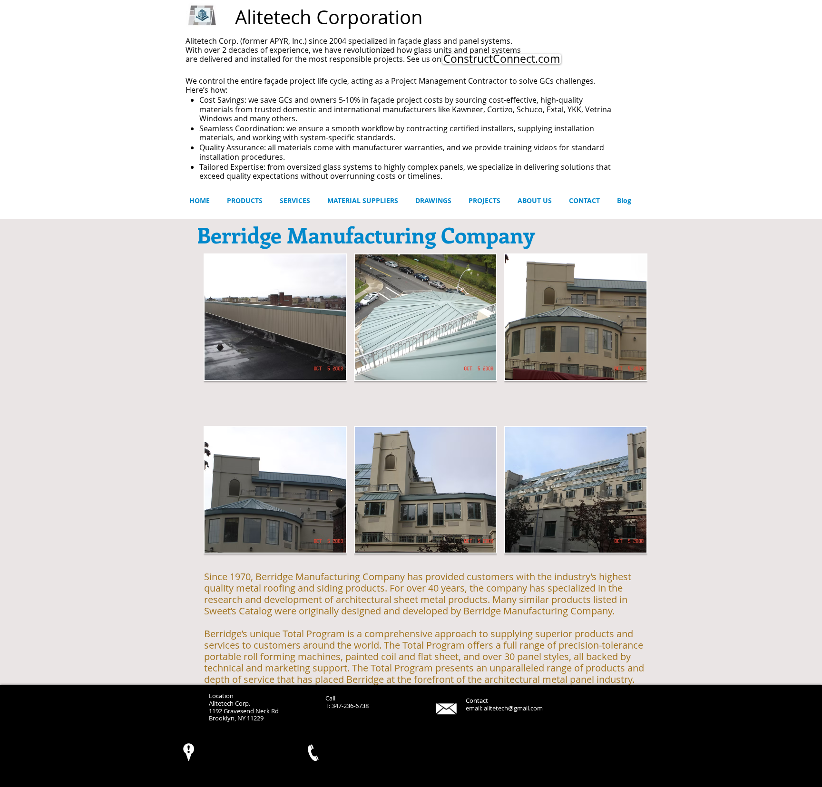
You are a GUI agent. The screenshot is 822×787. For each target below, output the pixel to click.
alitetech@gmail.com (513, 708)
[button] (275, 336)
